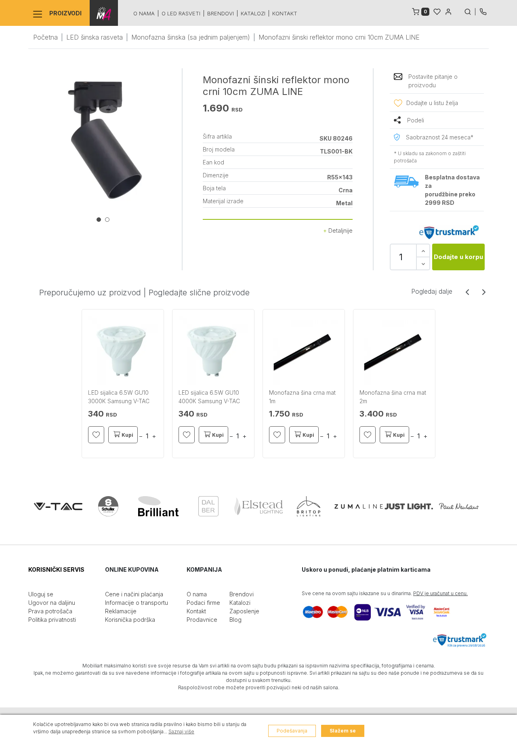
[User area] (448, 11)
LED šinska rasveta (94, 37)
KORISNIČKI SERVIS (56, 569)
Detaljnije (340, 230)
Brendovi (220, 13)
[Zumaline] (358, 506)
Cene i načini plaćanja (134, 594)
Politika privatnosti (52, 619)
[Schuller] (108, 506)
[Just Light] (409, 506)
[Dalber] (208, 506)
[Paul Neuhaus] (459, 506)
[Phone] (483, 11)
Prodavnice (202, 619)
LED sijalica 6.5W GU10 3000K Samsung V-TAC (118, 396)
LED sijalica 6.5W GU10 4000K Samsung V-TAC (209, 396)
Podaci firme (203, 602)
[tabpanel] (105, 140)
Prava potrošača (50, 611)
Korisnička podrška (130, 619)
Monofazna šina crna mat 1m (302, 396)
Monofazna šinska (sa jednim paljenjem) (190, 37)
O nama (144, 13)
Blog (235, 619)
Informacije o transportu (136, 602)
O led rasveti (181, 13)
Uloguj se (40, 594)
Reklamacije (121, 611)
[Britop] (308, 506)
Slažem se (343, 731)
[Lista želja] (437, 11)
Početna (45, 37)
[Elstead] (258, 506)
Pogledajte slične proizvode (199, 292)
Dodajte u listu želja (432, 102)
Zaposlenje (244, 611)
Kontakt (284, 13)
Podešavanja (292, 731)
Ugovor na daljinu (51, 602)
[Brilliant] (158, 506)
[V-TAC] (58, 506)
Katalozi (253, 13)
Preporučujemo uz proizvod (90, 292)
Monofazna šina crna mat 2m (392, 396)
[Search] (469, 11)
